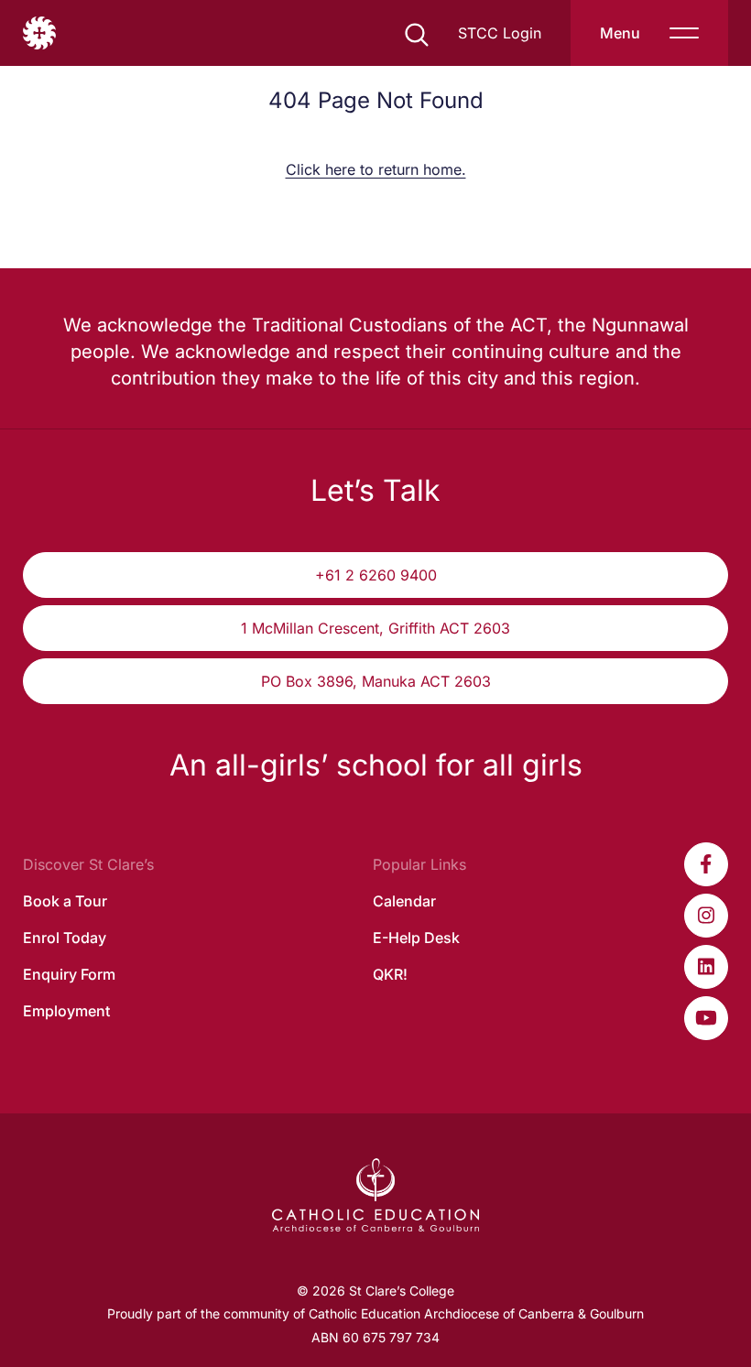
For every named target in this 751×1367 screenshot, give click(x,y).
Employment (66, 1011)
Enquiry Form (69, 974)
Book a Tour (65, 901)
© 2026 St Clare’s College (375, 1290)
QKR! (390, 974)
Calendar (404, 901)
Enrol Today (64, 937)
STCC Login (499, 33)
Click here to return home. (376, 169)
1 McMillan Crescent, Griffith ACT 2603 (375, 628)
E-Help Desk (416, 937)
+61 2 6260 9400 (376, 575)
